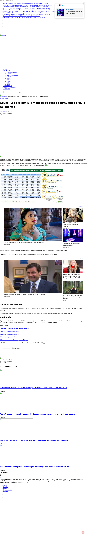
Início (1, 96)
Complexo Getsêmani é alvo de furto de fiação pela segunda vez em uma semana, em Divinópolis (29, 9)
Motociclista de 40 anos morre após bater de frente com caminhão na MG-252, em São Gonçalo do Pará (31, 11)
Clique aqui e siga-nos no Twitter (9, 337)
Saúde (8, 83)
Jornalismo (3, 111)
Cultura (9, 73)
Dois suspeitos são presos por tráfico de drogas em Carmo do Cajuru (21, 16)
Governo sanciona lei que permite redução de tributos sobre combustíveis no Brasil (25, 3)
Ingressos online (9, 87)
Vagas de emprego (12, 72)
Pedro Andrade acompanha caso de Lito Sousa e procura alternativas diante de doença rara (27, 5)
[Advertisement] (43, 49)
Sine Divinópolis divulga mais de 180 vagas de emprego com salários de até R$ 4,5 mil (26, 8)
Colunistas (7, 86)
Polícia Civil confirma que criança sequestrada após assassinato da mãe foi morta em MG (27, 13)
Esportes (9, 76)
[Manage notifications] (83, 532)
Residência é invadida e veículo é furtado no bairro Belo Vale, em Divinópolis (24, 17)
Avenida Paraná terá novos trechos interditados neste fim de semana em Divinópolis (25, 6)
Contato (6, 89)
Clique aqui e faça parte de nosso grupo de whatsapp (14, 328)
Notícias (6, 70)
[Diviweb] (3, 35)
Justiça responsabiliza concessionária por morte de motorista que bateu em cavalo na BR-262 (28, 14)
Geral (8, 78)
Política (9, 81)
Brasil (8, 84)
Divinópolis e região (12, 75)
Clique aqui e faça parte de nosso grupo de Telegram (14, 340)
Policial (9, 79)
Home (5, 69)
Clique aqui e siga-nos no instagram (9, 331)
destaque (5, 96)
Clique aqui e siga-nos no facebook (9, 334)
